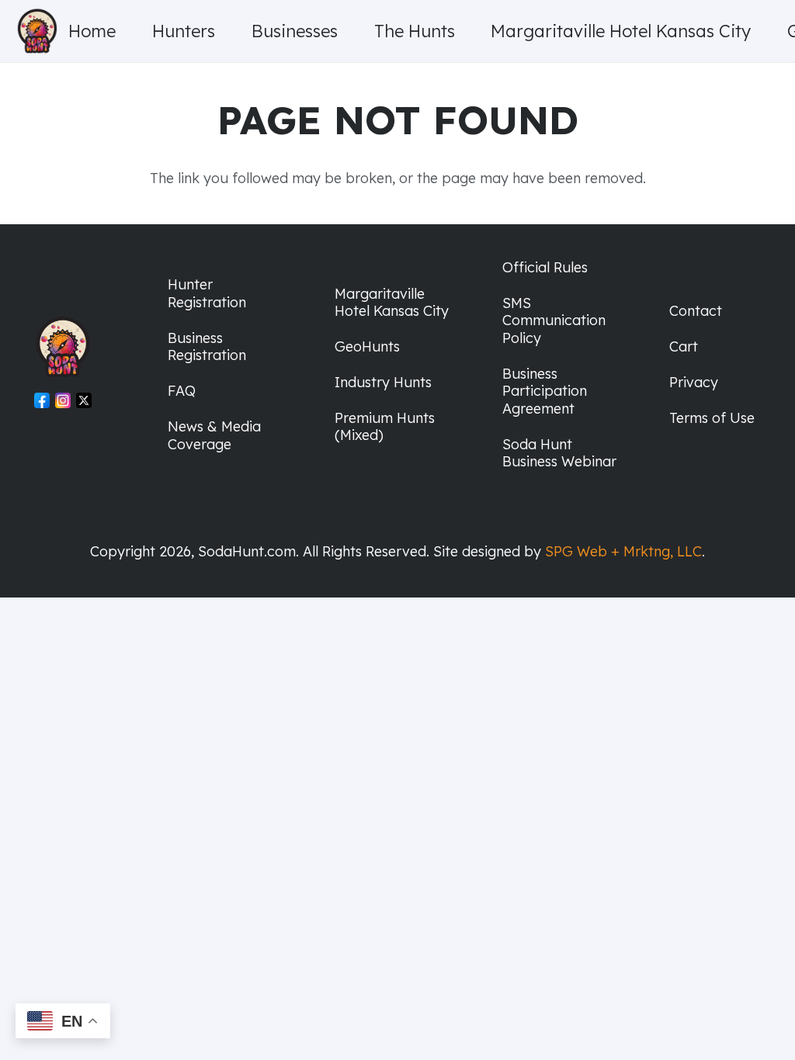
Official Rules (545, 267)
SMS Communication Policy (554, 320)
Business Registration (207, 347)
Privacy (693, 382)
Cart (683, 346)
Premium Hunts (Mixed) (385, 427)
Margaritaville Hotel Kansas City (392, 302)
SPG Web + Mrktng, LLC (623, 551)
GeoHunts (367, 346)
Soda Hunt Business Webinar (559, 453)
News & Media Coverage (214, 435)
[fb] (42, 403)
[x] (84, 403)
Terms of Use (712, 418)
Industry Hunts (383, 382)
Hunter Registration (207, 293)
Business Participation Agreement (544, 391)
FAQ (182, 391)
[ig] (63, 403)
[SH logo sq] (37, 31)
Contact (695, 311)
